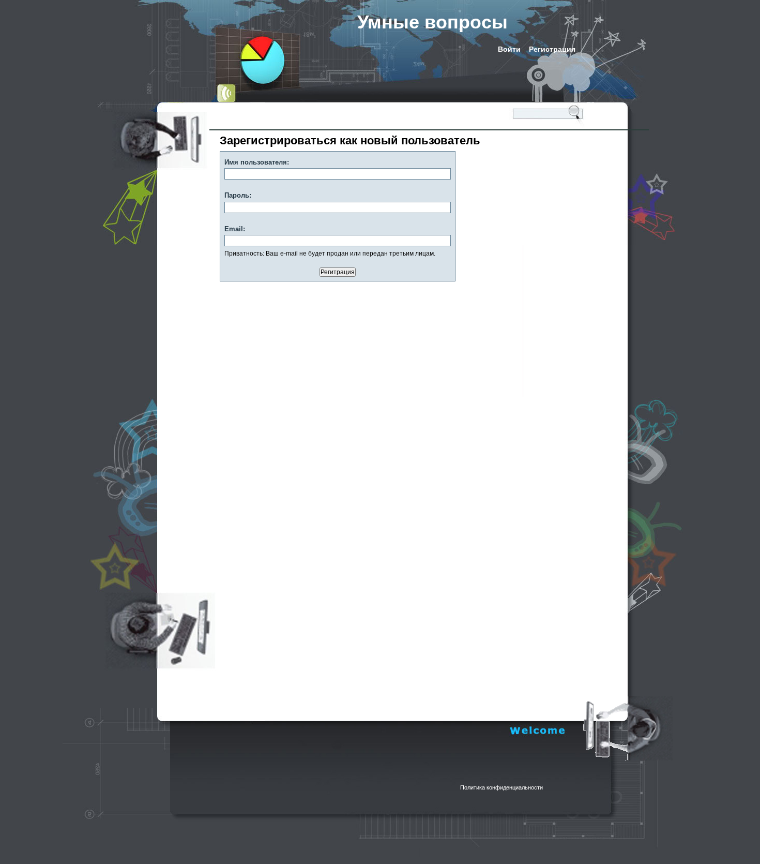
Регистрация (552, 49)
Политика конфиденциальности (501, 787)
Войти (509, 49)
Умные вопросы (432, 22)
